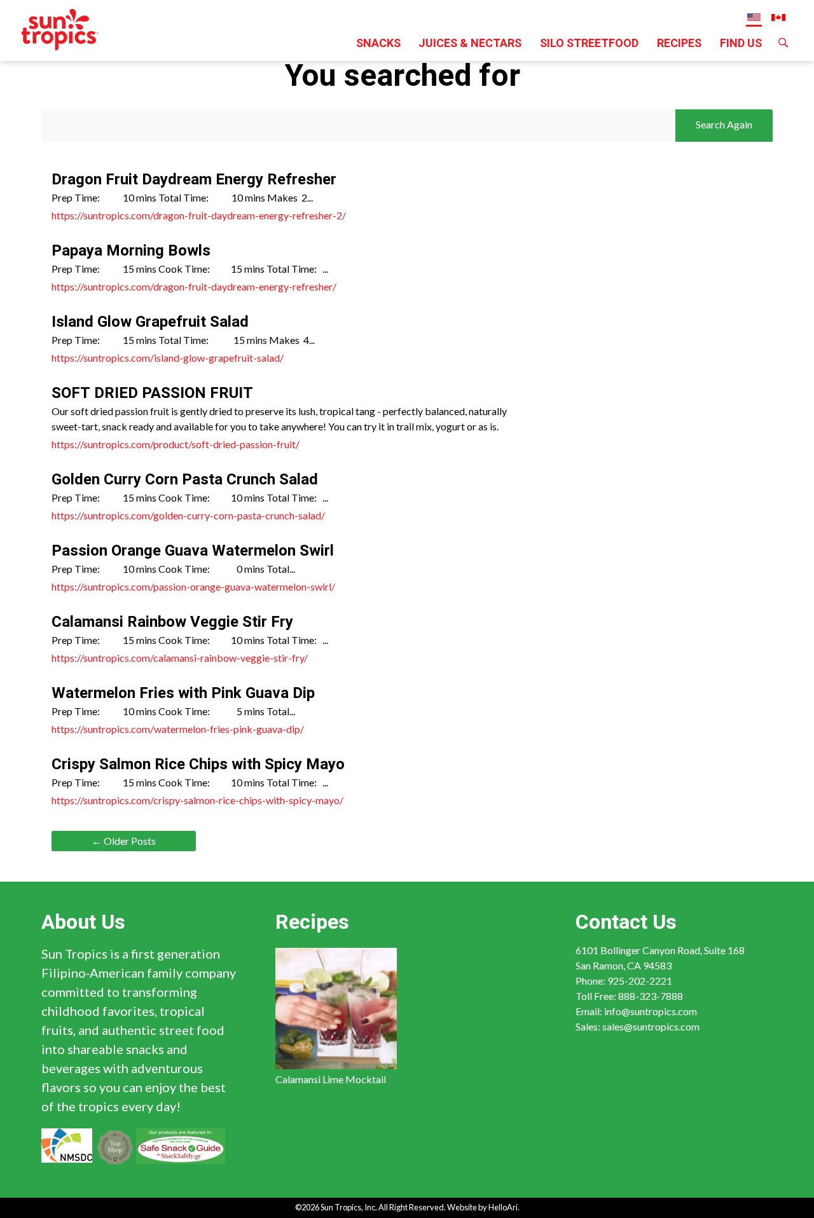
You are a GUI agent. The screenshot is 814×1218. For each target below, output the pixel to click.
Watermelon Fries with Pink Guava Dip (183, 693)
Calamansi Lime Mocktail (330, 1079)
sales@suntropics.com (651, 1026)
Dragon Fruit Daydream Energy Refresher (194, 179)
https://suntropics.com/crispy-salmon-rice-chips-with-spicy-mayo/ (197, 800)
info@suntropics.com (650, 1011)
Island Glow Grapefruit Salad (150, 322)
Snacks (378, 43)
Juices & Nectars (469, 43)
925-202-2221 (639, 981)
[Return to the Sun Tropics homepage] (60, 28)
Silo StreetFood (589, 43)
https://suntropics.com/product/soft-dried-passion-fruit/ (176, 444)
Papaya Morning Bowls (131, 251)
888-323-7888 (650, 996)
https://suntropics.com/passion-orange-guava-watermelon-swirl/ (193, 586)
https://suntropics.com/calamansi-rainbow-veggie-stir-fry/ (180, 658)
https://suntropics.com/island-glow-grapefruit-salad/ (168, 358)
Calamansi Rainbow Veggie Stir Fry (172, 622)
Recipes (679, 43)
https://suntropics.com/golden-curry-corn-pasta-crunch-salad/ (188, 515)
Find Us (741, 43)
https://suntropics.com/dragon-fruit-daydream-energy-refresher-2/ (199, 215)
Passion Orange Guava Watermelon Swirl (193, 551)
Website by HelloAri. (483, 1207)
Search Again (724, 124)
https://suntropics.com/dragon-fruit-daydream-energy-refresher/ (194, 286)
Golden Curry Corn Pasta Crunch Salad (185, 480)
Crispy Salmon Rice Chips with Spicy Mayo (198, 764)
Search (783, 48)
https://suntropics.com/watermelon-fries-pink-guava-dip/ (178, 729)
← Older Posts (124, 841)
